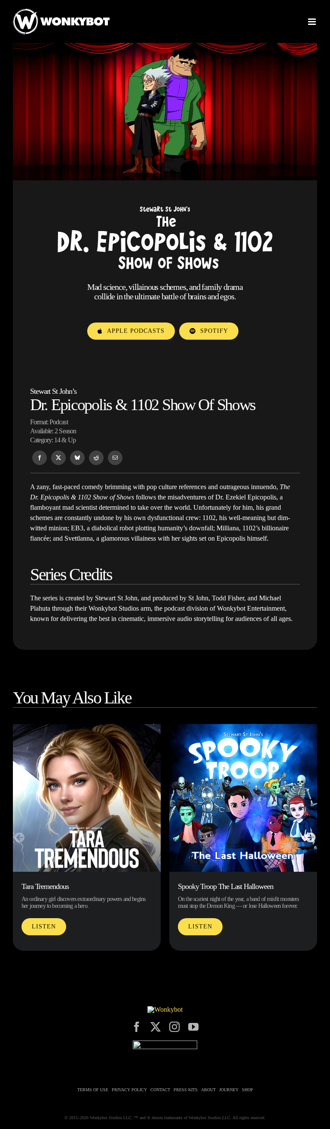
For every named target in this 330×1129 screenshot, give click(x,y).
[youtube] (193, 1027)
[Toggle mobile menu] (312, 21)
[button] (19, 837)
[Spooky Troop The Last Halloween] (243, 727)
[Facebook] (39, 457)
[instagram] (174, 1027)
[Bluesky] (77, 457)
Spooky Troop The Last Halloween (225, 886)
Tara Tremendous (45, 886)
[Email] (115, 457)
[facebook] (136, 1027)
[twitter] (155, 1027)
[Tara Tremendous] (87, 727)
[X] (58, 457)
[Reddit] (96, 457)
